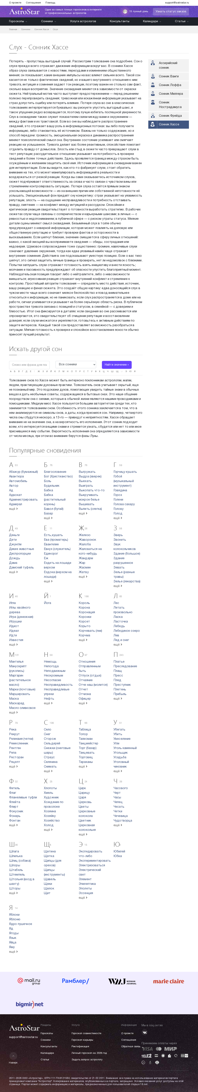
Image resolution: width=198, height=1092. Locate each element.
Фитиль (14, 788)
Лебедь (119, 626)
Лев (116, 635)
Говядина (120, 490)
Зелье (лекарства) (127, 581)
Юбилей (119, 851)
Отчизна (85, 694)
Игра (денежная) (21, 617)
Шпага (14, 851)
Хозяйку (50, 816)
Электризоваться (92, 865)
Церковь (85, 802)
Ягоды (14, 933)
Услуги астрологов (83, 21)
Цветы (84, 807)
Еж (46, 558)
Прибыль (120, 694)
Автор (13, 486)
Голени (118, 499)
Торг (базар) (87, 748)
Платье (119, 661)
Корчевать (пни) (90, 631)
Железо (84, 535)
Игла (12, 603)
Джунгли (15, 544)
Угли (116, 743)
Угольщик (121, 753)
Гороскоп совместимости (86, 1033)
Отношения (87, 661)
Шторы (14, 888)
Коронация (87, 612)
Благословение (55, 472)
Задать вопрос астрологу (87, 1060)
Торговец (86, 757)
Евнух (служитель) (57, 549)
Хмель (48, 793)
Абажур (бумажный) (23, 472)
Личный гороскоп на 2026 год (89, 1053)
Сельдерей (52, 743)
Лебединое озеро (127, 631)
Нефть (49, 699)
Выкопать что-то (92, 490)
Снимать (50, 766)
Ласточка (121, 621)
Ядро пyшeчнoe (20, 924)
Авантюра (16, 476)
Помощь (50, 3)
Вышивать (86, 504)
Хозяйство (52, 820)
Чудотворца (123, 820)
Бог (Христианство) (58, 476)
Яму (12, 947)
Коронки (85, 617)
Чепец (118, 802)
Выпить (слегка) (90, 509)
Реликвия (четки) (21, 739)
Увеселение (122, 739)
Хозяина (50, 811)
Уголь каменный (125, 748)
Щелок (49, 888)
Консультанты (120, 21)
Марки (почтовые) (22, 689)
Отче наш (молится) (93, 685)
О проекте (15, 3)
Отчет (83, 689)
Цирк (82, 788)
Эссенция (86, 893)
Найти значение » (117, 364)
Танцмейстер (88, 743)
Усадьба (120, 757)
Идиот (14, 626)
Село (47, 729)
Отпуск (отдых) (90, 675)
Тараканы (86, 762)
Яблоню (14, 919)
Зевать (119, 567)
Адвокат (15, 495)
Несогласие (52, 680)
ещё (12, 509)
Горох (118, 495)
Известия (16, 640)
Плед (117, 680)
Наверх (13, 1063)
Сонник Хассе (169, 124)
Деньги (14, 535)
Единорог (51, 553)
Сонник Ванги (169, 76)
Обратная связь (131, 1047)
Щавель (50, 879)
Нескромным (53, 675)
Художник (51, 797)
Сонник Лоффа (170, 85)
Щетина (50, 851)
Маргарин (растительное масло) (20, 680)
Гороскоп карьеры (82, 1040)
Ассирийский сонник (168, 65)
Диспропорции (20, 553)
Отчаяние (86, 680)
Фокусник (16, 811)
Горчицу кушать (125, 472)
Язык (12, 938)
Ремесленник (18, 743)
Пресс (118, 675)
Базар (48, 513)
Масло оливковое (22, 708)
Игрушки (15, 621)
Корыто (84, 626)
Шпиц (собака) (20, 861)
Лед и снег (121, 640)
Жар (82, 563)
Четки (118, 811)
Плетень (120, 689)
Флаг (12, 793)
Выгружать (87, 472)
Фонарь (14, 816)
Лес (116, 603)
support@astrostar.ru (177, 3)
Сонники (47, 21)
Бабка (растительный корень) (55, 500)
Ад (11, 490)
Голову (119, 509)
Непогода (51, 666)
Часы (117, 797)
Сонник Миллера (171, 94)
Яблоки (14, 915)
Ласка (118, 617)
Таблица (85, 729)
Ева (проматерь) (56, 540)
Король (84, 603)
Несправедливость (58, 685)
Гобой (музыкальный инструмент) (124, 481)
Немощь (50, 661)
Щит (47, 893)
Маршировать (19, 694)
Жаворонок (87, 540)
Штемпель (17, 874)
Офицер (85, 699)
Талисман (86, 739)
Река (12, 729)
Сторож (50, 739)
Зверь (118, 535)
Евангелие (51, 544)
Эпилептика (87, 884)
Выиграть (86, 486)
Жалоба (85, 544)
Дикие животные (21, 549)
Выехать (85, 481)
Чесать (119, 807)
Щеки (48, 884)
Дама (13, 563)
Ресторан (16, 757)
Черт (117, 793)
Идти (13, 635)
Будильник (51, 486)
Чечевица (121, 816)
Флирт (13, 807)
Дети (13, 540)
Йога (47, 603)
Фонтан (14, 820)
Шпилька (15, 856)
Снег (47, 734)
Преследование (125, 666)
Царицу (84, 793)
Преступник (122, 685)
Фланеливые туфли (23, 797)
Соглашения (33, 3)
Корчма (84, 635)
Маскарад (16, 703)
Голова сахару (124, 504)
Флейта (14, 802)
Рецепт (14, 762)
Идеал (14, 631)
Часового (121, 788)
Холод (49, 825)
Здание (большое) (127, 553)
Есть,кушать (53, 535)
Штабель (16, 870)
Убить (118, 734)
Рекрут (14, 734)
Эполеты (85, 888)
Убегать (119, 729)
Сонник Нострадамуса (170, 105)
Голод (118, 513)
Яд (11, 928)
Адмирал (15, 504)
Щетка (49, 856)
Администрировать (23, 499)
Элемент (85, 879)
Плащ (118, 671)
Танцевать (87, 753)
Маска (14, 699)
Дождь (14, 558)
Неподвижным (55, 671)
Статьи (180, 21)
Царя (82, 797)
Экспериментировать (95, 861)
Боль (47, 481)
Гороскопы (16, 21)
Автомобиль (18, 481)
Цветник (85, 820)
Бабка (48, 490)
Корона (84, 607)
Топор (83, 734)
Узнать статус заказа (171, 11)
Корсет (84, 621)
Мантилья (16, 661)
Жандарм (86, 558)
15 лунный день (138, 11)
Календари (150, 21)
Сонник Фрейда (170, 116)
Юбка (118, 856)
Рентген (15, 748)
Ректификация (80, 1047)
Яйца (12, 942)
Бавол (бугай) (53, 509)
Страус (49, 757)
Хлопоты (50, 788)
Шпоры (14, 865)
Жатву (84, 572)
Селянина (50, 762)
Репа (12, 753)
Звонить (120, 540)
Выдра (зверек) (90, 476)
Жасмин (85, 567)
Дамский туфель (21, 567)
